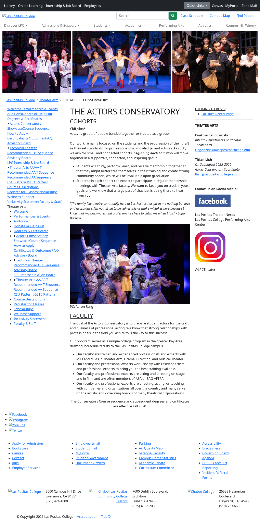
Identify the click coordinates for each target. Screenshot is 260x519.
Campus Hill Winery (241, 25)
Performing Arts (171, 25)
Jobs (15, 463)
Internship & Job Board (63, 5)
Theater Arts (48, 100)
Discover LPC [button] (14, 25)
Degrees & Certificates (24, 118)
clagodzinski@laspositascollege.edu (222, 150)
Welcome (14, 109)
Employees (92, 5)
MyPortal (231, 5)
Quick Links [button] (196, 5)
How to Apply (17, 133)
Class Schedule (191, 15)
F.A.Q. (49, 138)
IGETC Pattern (37, 182)
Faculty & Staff (50, 201)
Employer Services (26, 468)
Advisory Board (19, 143)
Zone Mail (249, 5)
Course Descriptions (23, 187)
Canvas (217, 5)
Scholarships (47, 192)
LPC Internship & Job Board (28, 162)
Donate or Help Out (37, 114)
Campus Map (220, 15)
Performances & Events (40, 109)
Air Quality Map (151, 448)
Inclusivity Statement (23, 201)
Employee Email (88, 443)
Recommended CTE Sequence (30, 153)
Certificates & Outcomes (26, 138)
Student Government (92, 458)
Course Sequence (36, 128)
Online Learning (30, 5)
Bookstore (20, 448)
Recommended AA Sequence (29, 177)
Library (9, 5)
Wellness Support (20, 197)
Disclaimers (211, 448)
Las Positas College (20, 100)
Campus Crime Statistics (157, 458)
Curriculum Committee (156, 468)
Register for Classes (22, 192)
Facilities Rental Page (218, 114)
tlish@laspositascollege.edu (216, 174)
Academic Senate (152, 463)
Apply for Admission (27, 443)
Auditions (14, 114)
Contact (18, 458)
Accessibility (211, 443)
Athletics (205, 25)
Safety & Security (152, 453)
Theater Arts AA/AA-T (26, 167)
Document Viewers (90, 463)
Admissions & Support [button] (59, 25)
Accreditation (87, 516)
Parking (145, 443)
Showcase (15, 128)
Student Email (86, 448)
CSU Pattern (17, 182)
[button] (8, 123)
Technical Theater (23, 148)
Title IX (106, 516)
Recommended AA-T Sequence (31, 172)
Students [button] (101, 25)
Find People (245, 15)
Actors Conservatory (25, 123)
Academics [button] (133, 25)
